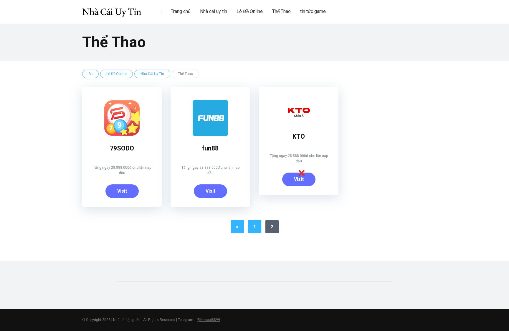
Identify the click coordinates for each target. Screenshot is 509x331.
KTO (298, 136)
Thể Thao (281, 11)
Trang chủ (181, 11)
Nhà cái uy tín (213, 11)
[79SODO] (122, 134)
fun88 (210, 148)
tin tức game (313, 11)
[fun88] (210, 134)
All (90, 74)
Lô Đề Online (250, 11)
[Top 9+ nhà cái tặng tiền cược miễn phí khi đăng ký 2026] (111, 9)
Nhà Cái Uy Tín (152, 74)
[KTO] (298, 122)
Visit (122, 191)
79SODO (122, 148)
